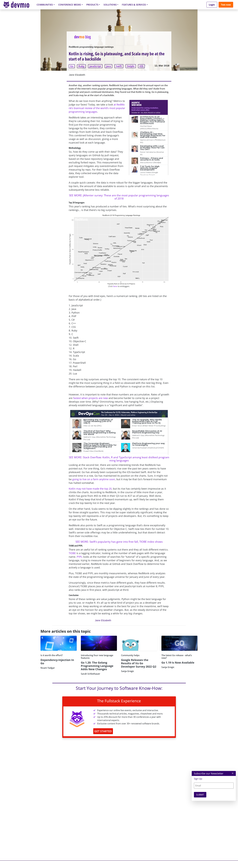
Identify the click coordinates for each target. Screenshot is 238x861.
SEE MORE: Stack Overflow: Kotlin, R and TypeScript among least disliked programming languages (119, 458)
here (115, 286)
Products (92, 4)
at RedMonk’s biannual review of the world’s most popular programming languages (97, 108)
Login (212, 4)
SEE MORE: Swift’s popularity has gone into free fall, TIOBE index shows (119, 541)
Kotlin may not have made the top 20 (90, 488)
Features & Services (134, 4)
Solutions (110, 4)
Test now (226, 4)
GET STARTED (103, 731)
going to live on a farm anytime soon (93, 479)
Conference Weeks (69, 4)
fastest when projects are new (90, 398)
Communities (45, 4)
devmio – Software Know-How (18, 4)
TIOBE (72, 553)
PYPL (79, 556)
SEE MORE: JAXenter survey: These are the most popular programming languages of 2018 (119, 196)
